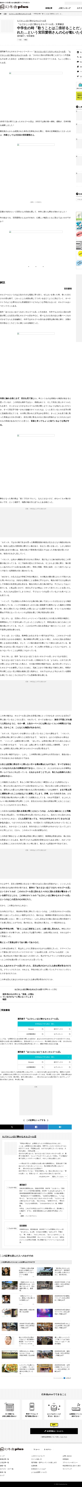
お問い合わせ (67, 1456)
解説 (26, 39)
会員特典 (34, 1466)
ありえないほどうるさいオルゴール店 (49, 51)
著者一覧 (3, 1472)
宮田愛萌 (23, 1226)
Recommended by (58, 1378)
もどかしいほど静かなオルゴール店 (20, 14)
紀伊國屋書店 (31, 1034)
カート (38, 1449)
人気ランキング (65, 8)
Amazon (31, 1029)
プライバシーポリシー (70, 1462)
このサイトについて (38, 1456)
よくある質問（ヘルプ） (39, 1472)
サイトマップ (67, 1469)
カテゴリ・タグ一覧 (6, 1469)
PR (33, 1276)
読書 (5, 14)
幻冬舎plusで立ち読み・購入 (44, 1024)
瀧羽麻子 (23, 1185)
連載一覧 (3, 1466)
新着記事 (48, 8)
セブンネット (58, 1034)
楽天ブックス (58, 1029)
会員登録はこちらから (55, 1431)
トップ (2, 1456)
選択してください (58, 1176)
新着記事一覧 (4, 1459)
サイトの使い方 (36, 1459)
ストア (2, 1475)
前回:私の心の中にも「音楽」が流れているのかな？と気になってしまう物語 (18, 996)
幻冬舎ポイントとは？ (38, 1469)
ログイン (48, 1449)
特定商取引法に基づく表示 (72, 1466)
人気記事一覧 (4, 1462)
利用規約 (66, 1459)
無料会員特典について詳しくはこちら (54, 1437)
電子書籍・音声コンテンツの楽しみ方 (44, 1462)
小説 (20, 39)
